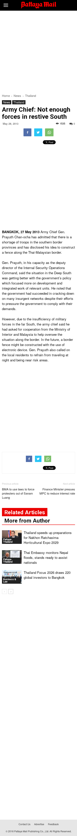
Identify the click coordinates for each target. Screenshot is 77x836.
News (6, 102)
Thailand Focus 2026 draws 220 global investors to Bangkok (47, 575)
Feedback (53, 824)
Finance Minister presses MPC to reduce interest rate (57, 491)
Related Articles (24, 512)
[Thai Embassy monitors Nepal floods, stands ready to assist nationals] (12, 557)
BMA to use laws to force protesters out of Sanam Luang (18, 493)
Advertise (39, 824)
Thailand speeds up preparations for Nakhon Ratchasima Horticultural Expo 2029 (48, 537)
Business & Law (9, 580)
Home (6, 96)
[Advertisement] (38, 51)
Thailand (18, 102)
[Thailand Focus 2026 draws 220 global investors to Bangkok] (12, 577)
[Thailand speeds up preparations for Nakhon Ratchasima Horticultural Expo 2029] (12, 537)
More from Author (27, 520)
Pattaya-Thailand (7, 540)
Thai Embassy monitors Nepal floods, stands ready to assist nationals (46, 557)
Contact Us (24, 824)
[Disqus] (38, 653)
